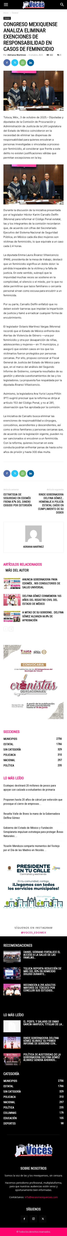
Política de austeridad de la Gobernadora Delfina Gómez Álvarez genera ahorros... (42, 1057)
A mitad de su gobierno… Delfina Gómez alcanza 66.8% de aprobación (43, 616)
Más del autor (17, 570)
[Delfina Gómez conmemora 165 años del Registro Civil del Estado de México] (12, 600)
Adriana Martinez (17, 55)
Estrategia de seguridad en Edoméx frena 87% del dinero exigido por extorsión (17, 500)
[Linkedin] (30, 62)
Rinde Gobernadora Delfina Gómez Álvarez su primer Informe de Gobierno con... (41, 1040)
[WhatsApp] (22, 62)
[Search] (62, 4)
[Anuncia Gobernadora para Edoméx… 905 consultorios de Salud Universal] (12, 583)
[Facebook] (6, 62)
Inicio (6, 12)
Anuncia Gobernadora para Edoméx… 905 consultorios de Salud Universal (41, 583)
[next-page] (11, 629)
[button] (5, 4)
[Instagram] (33, 1218)
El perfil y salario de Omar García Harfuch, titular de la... (43, 1023)
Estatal (15, 12)
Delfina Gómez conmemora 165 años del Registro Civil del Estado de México (41, 599)
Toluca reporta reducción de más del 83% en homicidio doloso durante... (42, 971)
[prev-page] (5, 629)
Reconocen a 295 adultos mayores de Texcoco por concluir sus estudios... (39, 987)
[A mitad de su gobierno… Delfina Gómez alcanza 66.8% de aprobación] (12, 616)
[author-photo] (33, 541)
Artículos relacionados (22, 564)
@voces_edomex (33, 932)
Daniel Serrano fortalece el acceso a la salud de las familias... (41, 954)
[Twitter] (14, 62)
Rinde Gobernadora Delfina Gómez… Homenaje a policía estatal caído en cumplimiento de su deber (51, 503)
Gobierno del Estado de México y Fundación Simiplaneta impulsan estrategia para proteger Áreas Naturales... (33, 832)
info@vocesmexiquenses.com (41, 1197)
